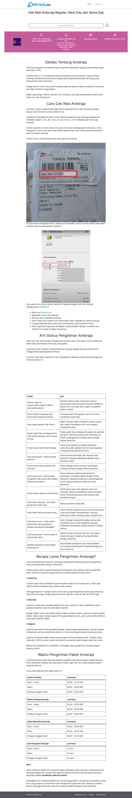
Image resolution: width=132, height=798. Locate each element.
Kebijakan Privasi (80, 795)
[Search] (107, 26)
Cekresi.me (44, 307)
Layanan (98, 4)
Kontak (91, 795)
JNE (44, 120)
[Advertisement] (66, 378)
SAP (73, 120)
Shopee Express (64, 120)
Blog (89, 4)
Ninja (54, 120)
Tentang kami (101, 795)
